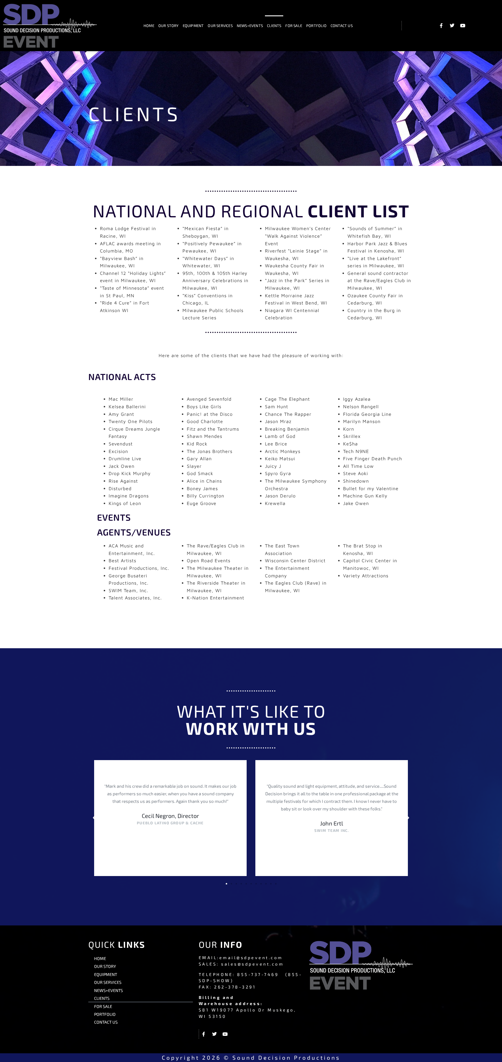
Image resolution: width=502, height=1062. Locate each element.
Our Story (168, 25)
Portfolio (316, 25)
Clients (274, 25)
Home (149, 25)
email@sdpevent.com (251, 957)
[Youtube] (462, 25)
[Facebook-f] (441, 25)
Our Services (220, 25)
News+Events (250, 25)
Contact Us (342, 25)
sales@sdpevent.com (252, 963)
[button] (94, 818)
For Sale (293, 25)
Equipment (193, 25)
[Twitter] (452, 25)
